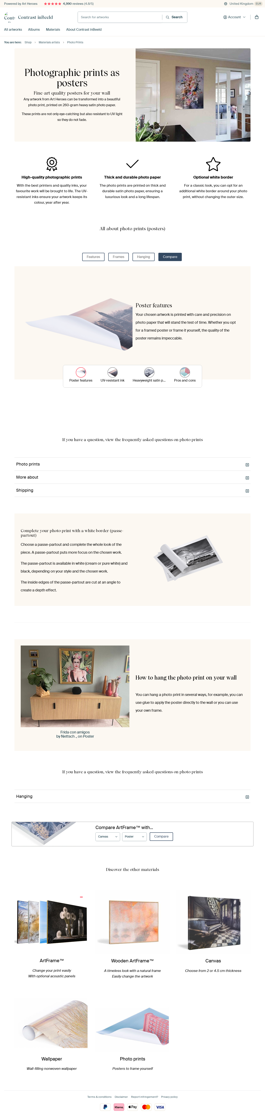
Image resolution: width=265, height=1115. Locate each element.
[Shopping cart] (257, 17)
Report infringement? (144, 1097)
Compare (170, 257)
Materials (53, 29)
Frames (118, 257)
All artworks (13, 29)
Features (93, 257)
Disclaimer (121, 1097)
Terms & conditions (99, 1097)
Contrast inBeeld (35, 17)
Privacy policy (169, 1097)
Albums (34, 29)
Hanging (143, 257)
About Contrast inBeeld (84, 29)
